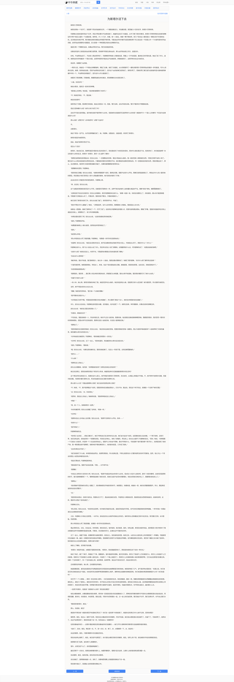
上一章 (75, 671)
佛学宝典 (69, 8)
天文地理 (130, 8)
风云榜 (158, 2)
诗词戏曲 (95, 8)
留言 (136, 2)
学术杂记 (121, 8)
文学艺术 (104, 8)
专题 (142, 2)
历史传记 (87, 8)
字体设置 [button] (165, 2)
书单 (152, 2)
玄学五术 (113, 8)
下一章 (159, 671)
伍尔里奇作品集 (162, 13)
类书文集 (139, 8)
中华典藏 (73, 2)
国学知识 (156, 8)
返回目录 (117, 671)
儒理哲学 (78, 8)
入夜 (67, 13)
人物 (147, 2)
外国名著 (147, 8)
